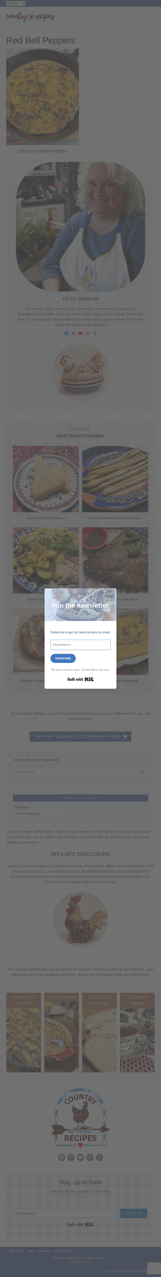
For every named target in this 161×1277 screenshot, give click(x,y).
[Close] (111, 594)
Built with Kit (81, 679)
